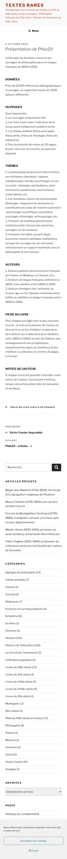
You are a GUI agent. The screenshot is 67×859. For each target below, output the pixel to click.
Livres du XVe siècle (18, 674)
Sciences (11, 747)
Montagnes (12, 703)
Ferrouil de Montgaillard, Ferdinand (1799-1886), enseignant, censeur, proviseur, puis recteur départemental (32, 518)
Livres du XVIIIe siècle (19, 689)
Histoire (10, 638)
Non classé (12, 711)
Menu (35, 30)
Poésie (9, 732)
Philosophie (12, 725)
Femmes (10, 630)
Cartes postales (15, 579)
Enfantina (11, 616)
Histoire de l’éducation (19, 645)
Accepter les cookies (33, 840)
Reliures (10, 740)
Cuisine (10, 587)
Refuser (34, 850)
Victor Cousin (14, 761)
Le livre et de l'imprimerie (21, 652)
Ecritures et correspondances (24, 609)
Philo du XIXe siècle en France (32, 407)
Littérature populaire (18, 660)
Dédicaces (12, 601)
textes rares (24, 5)
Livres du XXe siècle (18, 696)
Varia (8, 754)
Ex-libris (10, 623)
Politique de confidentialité (22, 814)
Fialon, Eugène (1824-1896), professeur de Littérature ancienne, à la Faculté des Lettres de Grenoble (33, 546)
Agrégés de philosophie (20, 572)
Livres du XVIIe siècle (18, 681)
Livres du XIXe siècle (18, 667)
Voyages (10, 769)
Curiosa (10, 594)
